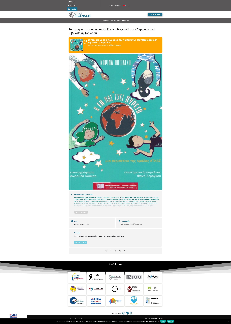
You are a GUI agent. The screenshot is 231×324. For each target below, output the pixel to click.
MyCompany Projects (157, 318)
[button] (128, 5)
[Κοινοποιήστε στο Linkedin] (115, 250)
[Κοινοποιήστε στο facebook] (106, 250)
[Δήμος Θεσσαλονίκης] (82, 14)
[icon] (124, 314)
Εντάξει (163, 321)
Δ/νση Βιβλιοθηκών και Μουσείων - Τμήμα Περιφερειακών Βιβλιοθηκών (99, 236)
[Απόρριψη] (229, 321)
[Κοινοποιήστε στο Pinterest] (120, 250)
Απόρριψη (170, 321)
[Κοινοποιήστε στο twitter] (111, 250)
